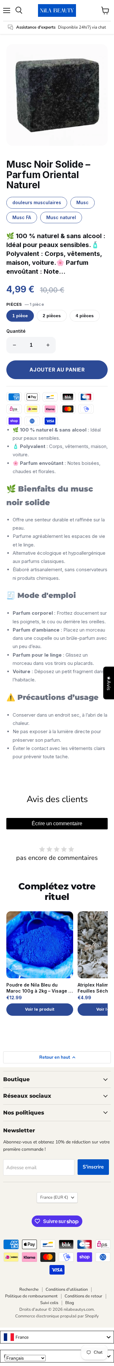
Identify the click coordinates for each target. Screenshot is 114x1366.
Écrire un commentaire (57, 823)
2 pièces (52, 315)
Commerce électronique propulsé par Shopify (57, 1316)
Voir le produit (40, 1009)
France (54, 1197)
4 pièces (85, 315)
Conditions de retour (83, 1296)
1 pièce (20, 315)
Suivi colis (49, 1303)
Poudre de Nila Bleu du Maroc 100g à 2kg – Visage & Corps (39, 988)
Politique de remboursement (31, 1296)
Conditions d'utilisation (67, 1289)
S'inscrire (93, 1166)
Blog (69, 1303)
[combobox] (57, 1337)
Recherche (29, 1289)
